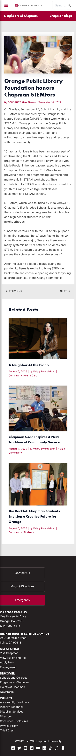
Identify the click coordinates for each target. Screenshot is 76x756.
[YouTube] (38, 748)
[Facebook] (13, 748)
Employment (8, 667)
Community (15, 375)
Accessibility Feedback (14, 702)
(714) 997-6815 (10, 625)
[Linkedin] (44, 748)
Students (28, 532)
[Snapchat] (63, 748)
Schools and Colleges (13, 677)
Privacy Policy (9, 725)
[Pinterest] (32, 748)
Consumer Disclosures (14, 721)
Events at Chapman (12, 687)
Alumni (61, 448)
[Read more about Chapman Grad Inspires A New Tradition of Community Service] (38, 408)
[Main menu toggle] (6, 5)
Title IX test (7, 730)
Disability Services (11, 711)
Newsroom (7, 691)
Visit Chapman (9, 653)
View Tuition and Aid (13, 657)
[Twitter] (19, 748)
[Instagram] (25, 748)
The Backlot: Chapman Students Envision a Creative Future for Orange (34, 516)
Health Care (30, 375)
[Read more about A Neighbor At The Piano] (38, 338)
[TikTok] (50, 748)
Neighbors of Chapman (21, 16)
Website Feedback (12, 706)
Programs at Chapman (14, 682)
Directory (6, 716)
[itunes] (57, 748)
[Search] (69, 5)
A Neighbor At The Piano (29, 365)
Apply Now (7, 662)
